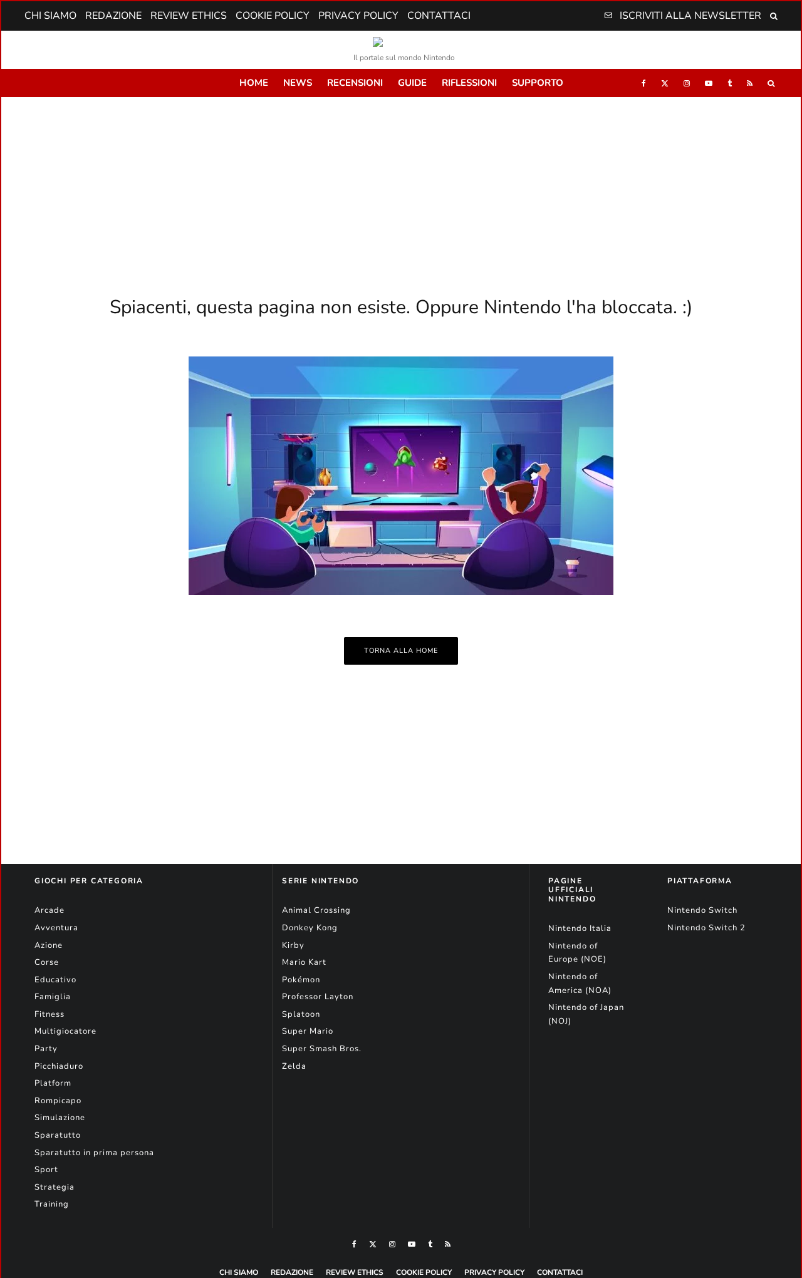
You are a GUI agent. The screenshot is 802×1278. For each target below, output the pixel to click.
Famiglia (52, 996)
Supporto (537, 82)
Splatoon (301, 1014)
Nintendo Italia (580, 928)
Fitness (49, 1014)
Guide (412, 82)
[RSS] (749, 83)
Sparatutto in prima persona (94, 1152)
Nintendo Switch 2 (706, 927)
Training (51, 1204)
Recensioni (355, 82)
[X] (665, 83)
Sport (46, 1169)
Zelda (294, 1066)
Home (253, 82)
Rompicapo (57, 1100)
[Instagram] (686, 83)
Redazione (113, 16)
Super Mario (307, 1031)
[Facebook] (644, 83)
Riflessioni (469, 82)
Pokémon (301, 979)
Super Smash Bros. (322, 1048)
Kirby (293, 945)
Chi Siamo (50, 16)
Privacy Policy (358, 16)
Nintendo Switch (702, 910)
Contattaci (439, 16)
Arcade (49, 910)
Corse (46, 962)
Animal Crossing (316, 910)
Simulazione (59, 1117)
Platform (52, 1083)
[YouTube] (708, 83)
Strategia (54, 1187)
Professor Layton (317, 996)
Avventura (56, 927)
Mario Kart (304, 962)
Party (46, 1048)
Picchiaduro (58, 1066)
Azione (48, 945)
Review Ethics (188, 16)
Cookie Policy (273, 16)
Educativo (55, 979)
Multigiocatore (65, 1031)
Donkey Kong (310, 927)
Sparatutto (57, 1135)
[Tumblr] (729, 83)
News (297, 82)
